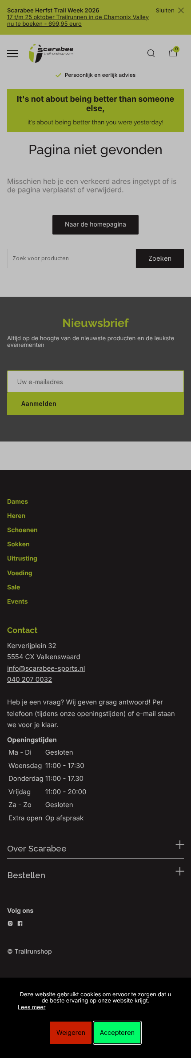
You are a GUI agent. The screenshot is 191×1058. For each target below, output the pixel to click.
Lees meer (31, 1007)
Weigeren (70, 1032)
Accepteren (117, 1032)
